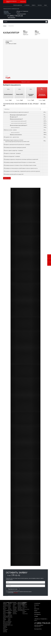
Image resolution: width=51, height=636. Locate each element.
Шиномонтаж (5, 617)
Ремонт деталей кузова (9, 606)
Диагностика (5, 622)
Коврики (24, 605)
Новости (33, 5)
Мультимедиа (20, 610)
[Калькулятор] (49, 260)
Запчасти (25, 602)
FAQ (35, 607)
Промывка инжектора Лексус (5, 627)
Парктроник (20, 607)
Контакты (40, 5)
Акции (45, 5)
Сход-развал (5, 629)
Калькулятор (37, 612)
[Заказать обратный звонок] (49, 256)
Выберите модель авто (25, 32)
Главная (4, 25)
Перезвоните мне (12, 589)
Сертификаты (37, 614)
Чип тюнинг (15, 608)
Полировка (10, 612)
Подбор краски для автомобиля (10, 615)
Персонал (36, 608)
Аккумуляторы (25, 613)
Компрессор (15, 603)
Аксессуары (25, 604)
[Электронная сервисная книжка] (49, 264)
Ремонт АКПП (5, 621)
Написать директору (17, 5)
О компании (26, 5)
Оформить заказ (7, 178)
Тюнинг (15, 602)
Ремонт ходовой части (4, 619)
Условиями (16, 592)
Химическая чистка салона (10, 618)
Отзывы (36, 616)
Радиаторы (24, 603)
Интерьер (14, 609)
